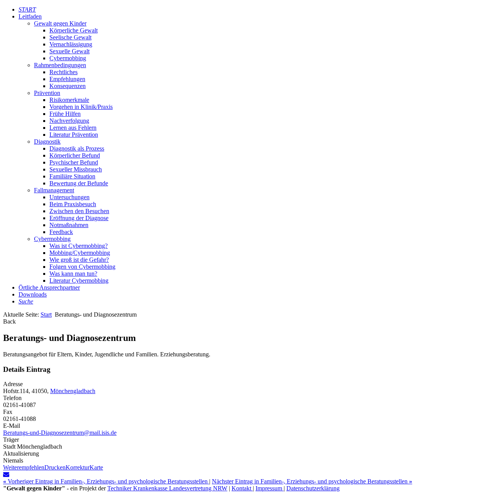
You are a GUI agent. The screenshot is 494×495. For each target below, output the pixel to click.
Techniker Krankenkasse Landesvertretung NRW (167, 488)
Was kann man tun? (73, 273)
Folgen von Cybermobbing (82, 266)
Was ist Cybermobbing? (78, 245)
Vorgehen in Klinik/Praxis (81, 106)
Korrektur (78, 467)
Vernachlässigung (70, 44)
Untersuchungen (69, 197)
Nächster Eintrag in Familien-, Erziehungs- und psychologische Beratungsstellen (312, 481)
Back (9, 321)
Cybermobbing (67, 58)
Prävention (47, 93)
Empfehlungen (67, 79)
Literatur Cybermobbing (78, 280)
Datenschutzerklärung (313, 488)
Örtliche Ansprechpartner (49, 287)
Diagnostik (47, 141)
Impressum (269, 488)
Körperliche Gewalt (73, 30)
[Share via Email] (6, 474)
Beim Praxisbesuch (72, 204)
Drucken (55, 467)
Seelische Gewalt (70, 37)
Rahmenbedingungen (60, 65)
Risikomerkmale (69, 100)
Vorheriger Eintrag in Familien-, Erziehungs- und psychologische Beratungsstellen (106, 481)
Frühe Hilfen (65, 113)
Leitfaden (30, 16)
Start (46, 314)
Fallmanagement (54, 190)
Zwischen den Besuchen (79, 211)
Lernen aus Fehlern (72, 127)
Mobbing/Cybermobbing (79, 252)
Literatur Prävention (73, 134)
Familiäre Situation (72, 176)
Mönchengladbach (72, 391)
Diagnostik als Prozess (76, 148)
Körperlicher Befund (74, 155)
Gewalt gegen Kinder (60, 23)
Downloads (33, 294)
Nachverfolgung (69, 120)
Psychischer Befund (73, 162)
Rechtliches (63, 72)
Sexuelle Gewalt (69, 51)
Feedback (61, 232)
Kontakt (242, 488)
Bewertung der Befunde (78, 183)
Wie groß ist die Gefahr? (79, 259)
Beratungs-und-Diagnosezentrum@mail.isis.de (60, 432)
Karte (96, 467)
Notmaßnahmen (68, 225)
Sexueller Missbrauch (75, 169)
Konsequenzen (67, 86)
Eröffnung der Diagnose (78, 218)
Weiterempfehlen (23, 467)
